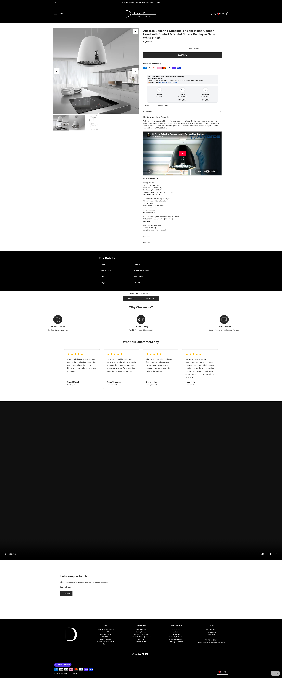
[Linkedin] (139, 654)
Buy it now (182, 55)
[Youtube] (146, 654)
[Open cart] (227, 13)
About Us (176, 634)
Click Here (174, 216)
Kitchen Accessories (104, 641)
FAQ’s (167, 105)
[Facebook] (133, 654)
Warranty (160, 105)
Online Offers (141, 642)
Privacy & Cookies (176, 642)
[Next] (227, 2)
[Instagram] (136, 654)
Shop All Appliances (105, 629)
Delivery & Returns (149, 105)
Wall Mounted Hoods (141, 634)
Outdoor (105, 637)
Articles (141, 639)
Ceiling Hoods (141, 632)
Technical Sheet (149, 298)
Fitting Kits (106, 632)
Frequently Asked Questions (141, 637)
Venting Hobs (141, 629)
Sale (104, 644)
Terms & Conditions (176, 639)
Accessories (104, 634)
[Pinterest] (143, 654)
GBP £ (222, 14)
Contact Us (176, 629)
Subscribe (66, 594)
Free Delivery (176, 632)
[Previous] (55, 2)
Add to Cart (194, 49)
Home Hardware (105, 639)
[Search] (211, 14)
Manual (131, 298)
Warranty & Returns (176, 637)
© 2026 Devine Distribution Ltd (65, 673)
